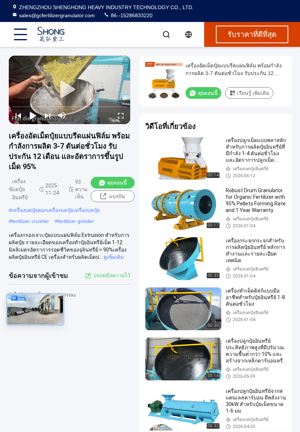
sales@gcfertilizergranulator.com (57, 15)
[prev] (18, 115)
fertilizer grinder (76, 221)
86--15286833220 (131, 15)
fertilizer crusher (30, 221)
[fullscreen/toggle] (120, 115)
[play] (69, 90)
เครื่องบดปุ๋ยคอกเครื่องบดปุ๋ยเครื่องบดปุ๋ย (56, 210)
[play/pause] (33, 115)
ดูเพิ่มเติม (114, 257)
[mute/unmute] (62, 115)
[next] (47, 115)
